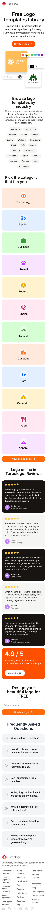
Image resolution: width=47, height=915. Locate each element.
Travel (25, 156)
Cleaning (16, 150)
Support (20, 889)
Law (35, 161)
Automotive (12, 156)
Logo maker (37, 871)
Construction (30, 129)
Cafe (23, 145)
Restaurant (15, 129)
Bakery (33, 145)
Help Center (22, 893)
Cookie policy (38, 896)
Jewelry (13, 161)
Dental (24, 135)
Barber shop (29, 150)
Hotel (13, 145)
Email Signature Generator (6, 879)
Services (21, 901)
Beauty (10, 140)
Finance (25, 161)
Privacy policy (38, 892)
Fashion (36, 156)
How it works (22, 881)
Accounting (24, 166)
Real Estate (35, 140)
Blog (34, 888)
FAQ (19, 905)
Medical (12, 135)
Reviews (20, 897)
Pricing (20, 885)
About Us (21, 877)
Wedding (22, 140)
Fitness (35, 135)
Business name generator (6, 888)
